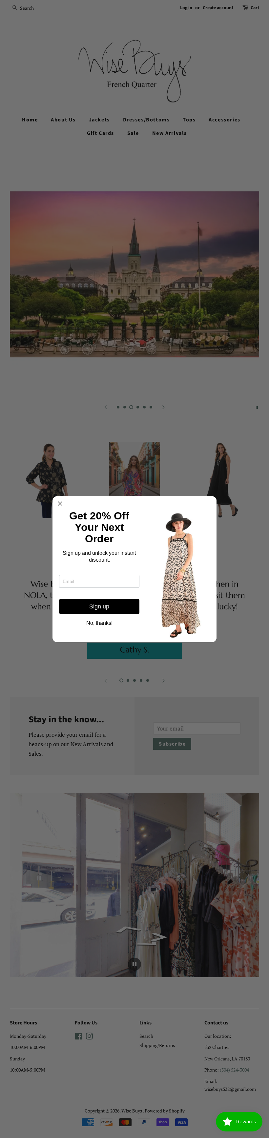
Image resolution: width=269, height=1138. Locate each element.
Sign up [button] (99, 606)
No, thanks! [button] (99, 623)
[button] (60, 503)
